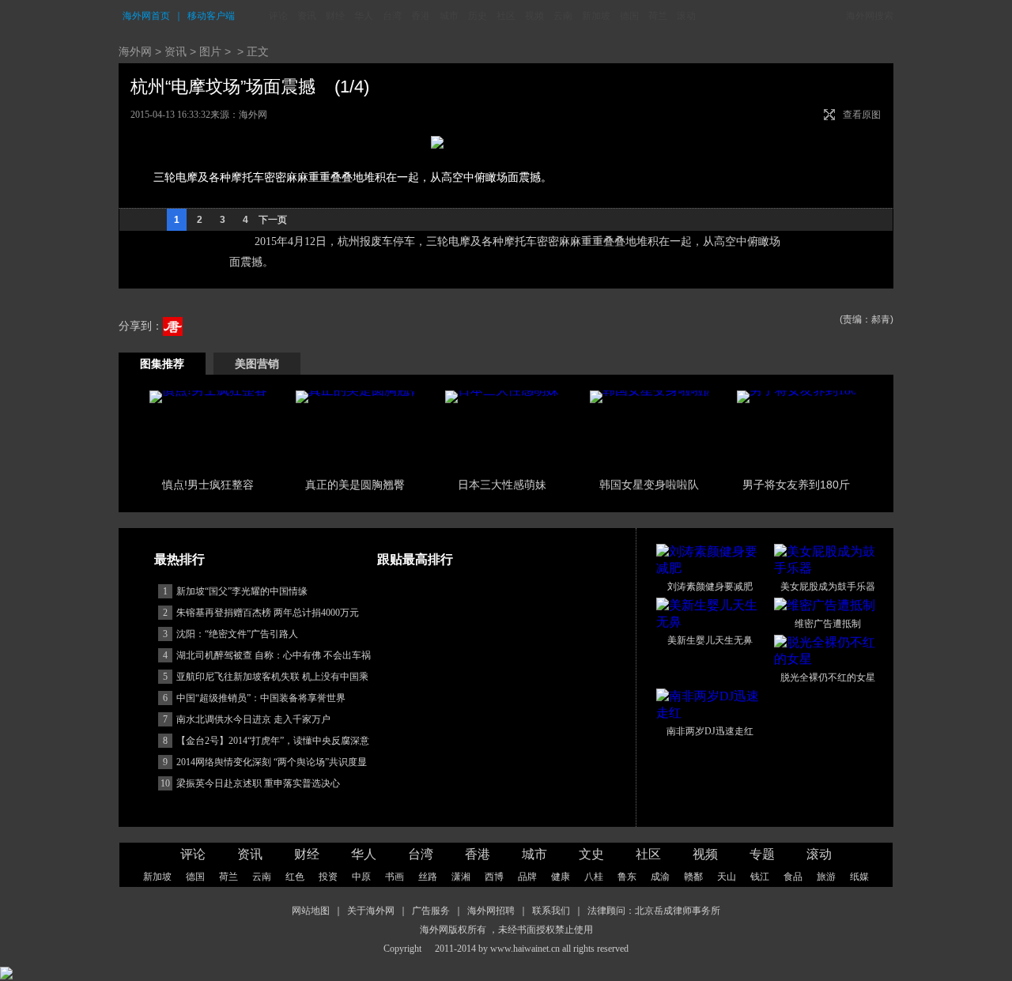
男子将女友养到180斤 (796, 484)
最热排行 (179, 559)
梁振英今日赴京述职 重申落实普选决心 (258, 783)
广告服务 (431, 910)
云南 (562, 15)
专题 (762, 854)
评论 (278, 15)
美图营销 (257, 363)
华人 (363, 15)
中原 (361, 876)
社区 (506, 15)
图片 (210, 51)
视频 (534, 15)
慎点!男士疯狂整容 (208, 484)
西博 (494, 876)
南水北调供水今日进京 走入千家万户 (253, 719)
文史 (591, 854)
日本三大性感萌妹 (502, 484)
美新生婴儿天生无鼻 (710, 640)
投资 (328, 876)
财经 (335, 15)
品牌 (527, 876)
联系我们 (551, 910)
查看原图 (862, 114)
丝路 (427, 876)
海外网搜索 (869, 15)
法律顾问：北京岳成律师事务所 (653, 910)
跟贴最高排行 (415, 559)
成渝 (660, 876)
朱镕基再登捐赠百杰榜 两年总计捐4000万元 (267, 612)
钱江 (759, 876)
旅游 (826, 876)
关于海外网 (371, 910)
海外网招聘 (491, 910)
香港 (420, 15)
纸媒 (859, 876)
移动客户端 (211, 15)
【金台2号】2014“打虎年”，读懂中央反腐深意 (272, 740)
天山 (726, 876)
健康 (560, 876)
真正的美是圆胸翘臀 (355, 484)
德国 (629, 15)
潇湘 (460, 876)
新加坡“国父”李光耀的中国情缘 (242, 591)
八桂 (593, 876)
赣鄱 (693, 876)
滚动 (686, 15)
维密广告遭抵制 (828, 623)
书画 (394, 876)
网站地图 (311, 910)
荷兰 (657, 15)
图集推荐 (162, 363)
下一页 (273, 219)
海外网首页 (146, 15)
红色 (294, 876)
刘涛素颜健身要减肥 (710, 586)
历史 (477, 15)
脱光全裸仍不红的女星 (827, 677)
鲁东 (626, 876)
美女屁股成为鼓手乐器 (827, 586)
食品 (793, 876)
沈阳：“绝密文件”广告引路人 (237, 634)
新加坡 (596, 15)
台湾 (392, 15)
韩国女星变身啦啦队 (649, 484)
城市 (449, 15)
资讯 (306, 15)
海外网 (135, 51)
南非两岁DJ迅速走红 (709, 731)
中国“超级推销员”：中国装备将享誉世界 (261, 698)
